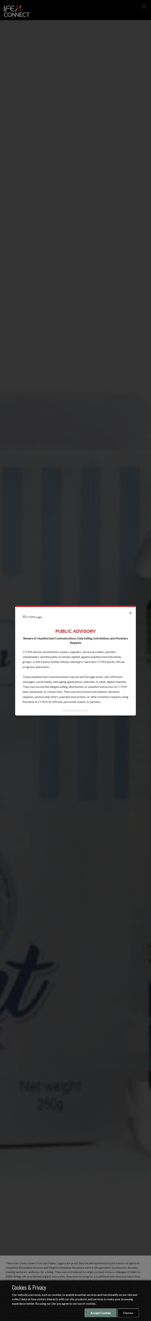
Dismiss (128, 1313)
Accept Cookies (101, 1313)
